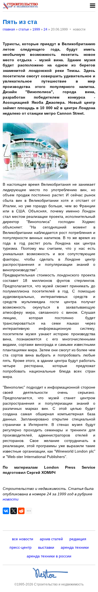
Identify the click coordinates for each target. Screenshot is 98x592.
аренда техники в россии (49, 556)
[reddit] (21, 511)
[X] (13, 511)
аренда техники (75, 547)
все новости (22, 539)
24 (45, 29)
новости (11, 499)
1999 (36, 29)
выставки (46, 547)
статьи (24, 29)
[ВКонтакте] (6, 511)
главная (9, 29)
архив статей (51, 539)
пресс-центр (21, 547)
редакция (77, 539)
